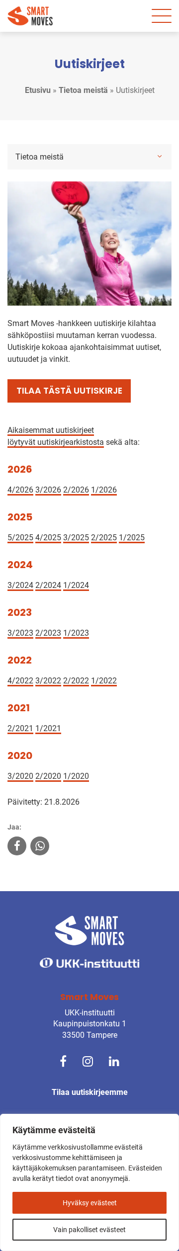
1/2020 (76, 776)
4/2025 (48, 537)
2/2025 (104, 537)
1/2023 (76, 633)
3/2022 (48, 680)
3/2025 (76, 537)
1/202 (74, 585)
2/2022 (76, 680)
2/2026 (76, 490)
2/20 (43, 585)
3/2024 (20, 585)
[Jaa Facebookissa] (16, 847)
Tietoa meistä (83, 90)
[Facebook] (63, 1060)
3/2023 (20, 633)
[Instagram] (88, 1060)
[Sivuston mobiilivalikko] (162, 16)
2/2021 (20, 728)
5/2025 (20, 537)
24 (56, 585)
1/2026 (104, 490)
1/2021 (48, 728)
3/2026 (48, 490)
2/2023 (48, 633)
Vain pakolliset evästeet (89, 1230)
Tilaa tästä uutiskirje (69, 391)
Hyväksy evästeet (90, 1203)
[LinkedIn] (114, 1060)
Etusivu (38, 90)
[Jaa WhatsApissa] (39, 847)
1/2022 (104, 680)
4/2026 (20, 490)
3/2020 (20, 776)
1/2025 (132, 537)
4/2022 (20, 680)
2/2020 (48, 776)
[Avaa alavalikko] (160, 156)
